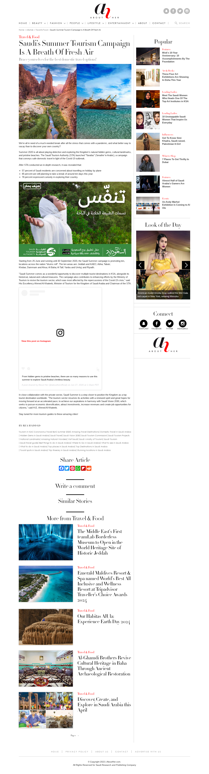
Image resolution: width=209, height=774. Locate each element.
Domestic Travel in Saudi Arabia (115, 432)
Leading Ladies (169, 92)
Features (166, 49)
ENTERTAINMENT (119, 23)
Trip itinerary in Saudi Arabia (62, 450)
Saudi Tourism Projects (118, 436)
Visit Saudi (73, 439)
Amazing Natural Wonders (54, 439)
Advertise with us (148, 751)
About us (101, 751)
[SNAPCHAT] (143, 323)
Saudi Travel (56, 436)
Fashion (56, 23)
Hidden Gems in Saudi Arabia (34, 436)
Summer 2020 (64, 432)
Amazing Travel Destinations (85, 432)
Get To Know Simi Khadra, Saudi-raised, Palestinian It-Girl (173, 141)
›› (78, 735)
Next (186, 265)
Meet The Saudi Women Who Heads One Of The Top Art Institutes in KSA (175, 98)
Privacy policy (77, 751)
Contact (121, 751)
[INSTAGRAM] (183, 323)
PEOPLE (75, 23)
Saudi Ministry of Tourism (91, 439)
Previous (140, 265)
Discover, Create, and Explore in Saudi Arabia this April (104, 705)
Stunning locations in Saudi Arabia (94, 450)
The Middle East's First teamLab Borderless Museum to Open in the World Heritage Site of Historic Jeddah (100, 542)
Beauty (37, 23)
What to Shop (169, 155)
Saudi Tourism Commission (94, 436)
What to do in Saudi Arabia (33, 447)
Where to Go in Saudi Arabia (86, 443)
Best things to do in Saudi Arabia (55, 443)
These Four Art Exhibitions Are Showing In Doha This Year (175, 77)
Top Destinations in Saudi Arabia (91, 447)
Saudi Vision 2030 (71, 436)
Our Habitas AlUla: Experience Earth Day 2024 (103, 619)
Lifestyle (29, 30)
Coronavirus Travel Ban (45, 432)
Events (165, 198)
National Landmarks (30, 439)
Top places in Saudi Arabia (61, 447)
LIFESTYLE (94, 23)
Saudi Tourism (110, 439)
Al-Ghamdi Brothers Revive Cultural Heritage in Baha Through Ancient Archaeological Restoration (104, 666)
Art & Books (168, 70)
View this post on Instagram (36, 341)
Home (23, 23)
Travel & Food (42, 30)
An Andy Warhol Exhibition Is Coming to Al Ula (176, 205)
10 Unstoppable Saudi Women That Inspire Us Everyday (174, 119)
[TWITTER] (170, 323)
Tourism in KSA (26, 432)
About (142, 23)
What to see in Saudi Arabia (115, 443)
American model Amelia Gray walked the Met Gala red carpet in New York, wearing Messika (162, 295)
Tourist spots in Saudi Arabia (33, 450)
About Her (43, 385)
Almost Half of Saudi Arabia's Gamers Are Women (173, 183)
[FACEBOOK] (156, 323)
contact (159, 23)
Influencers (167, 134)
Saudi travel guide (29, 443)
